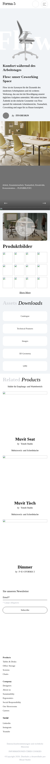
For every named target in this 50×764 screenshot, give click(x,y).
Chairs (5, 674)
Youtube (6, 731)
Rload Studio (25, 760)
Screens (6, 670)
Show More (25, 292)
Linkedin (7, 723)
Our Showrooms (10, 706)
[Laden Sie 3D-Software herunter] (25, 628)
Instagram (7, 727)
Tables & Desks (9, 662)
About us (7, 690)
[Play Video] (25, 227)
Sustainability (8, 694)
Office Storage (9, 666)
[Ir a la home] (13, 584)
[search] (35, 4)
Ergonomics (8, 698)
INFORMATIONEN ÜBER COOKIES (25, 751)
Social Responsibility (12, 702)
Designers (7, 686)
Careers (6, 710)
